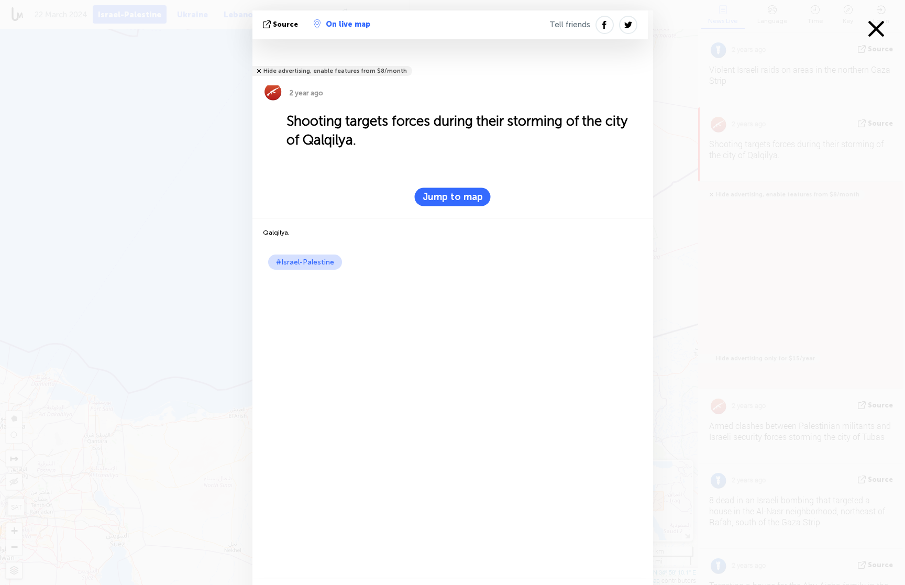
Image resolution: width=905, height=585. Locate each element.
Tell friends (569, 24)
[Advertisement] (452, 348)
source (285, 24)
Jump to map (453, 197)
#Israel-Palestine (305, 262)
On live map (348, 24)
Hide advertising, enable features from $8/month (335, 71)
